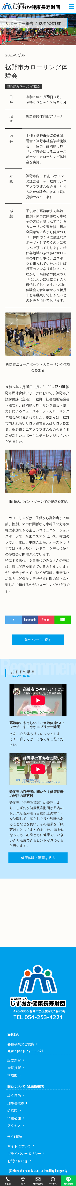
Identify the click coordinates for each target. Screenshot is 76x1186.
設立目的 (14, 1095)
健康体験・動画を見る (38, 857)
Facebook (30, 619)
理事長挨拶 (15, 1103)
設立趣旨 (14, 1060)
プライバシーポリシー (24, 1153)
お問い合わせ (17, 1160)
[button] (71, 5)
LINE (62, 619)
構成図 (12, 1075)
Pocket (46, 619)
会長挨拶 (14, 1067)
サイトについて (19, 1145)
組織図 (12, 1110)
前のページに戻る (38, 639)
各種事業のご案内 (20, 1043)
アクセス (14, 1125)
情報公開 (14, 1118)
